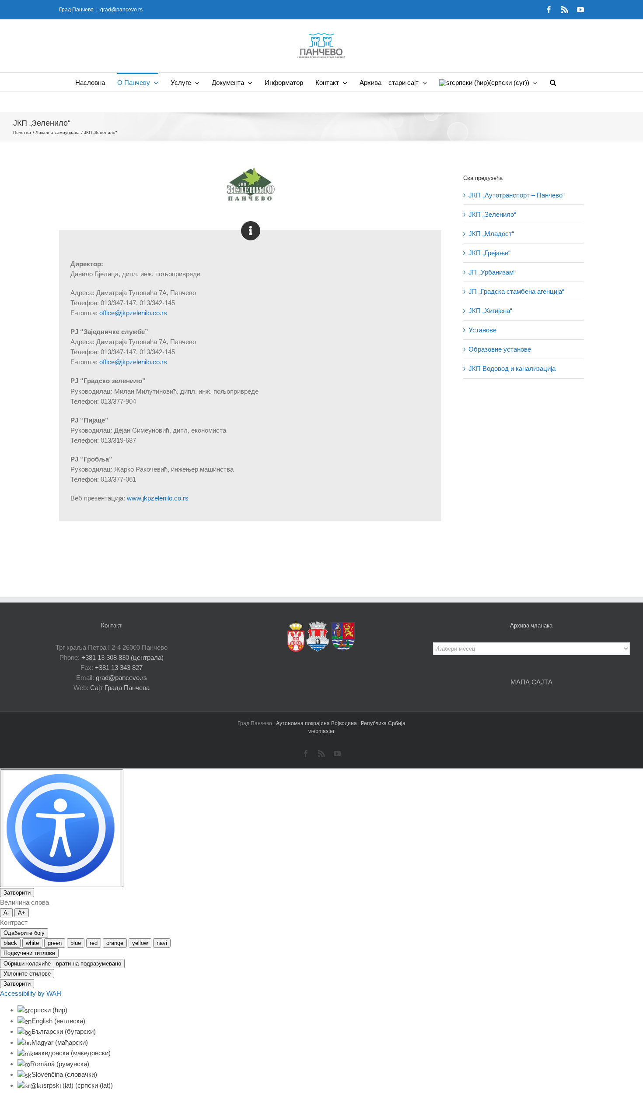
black (10, 943)
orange (114, 943)
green (55, 943)
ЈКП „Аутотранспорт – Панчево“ (516, 195)
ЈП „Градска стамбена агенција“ (516, 291)
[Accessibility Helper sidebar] (61, 828)
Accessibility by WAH (30, 993)
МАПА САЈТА (531, 682)
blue (75, 943)
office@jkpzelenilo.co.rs (133, 313)
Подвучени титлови (29, 953)
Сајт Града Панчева (120, 687)
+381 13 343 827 (119, 667)
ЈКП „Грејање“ (489, 253)
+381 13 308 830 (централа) (122, 657)
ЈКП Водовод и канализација (512, 368)
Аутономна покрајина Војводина (317, 723)
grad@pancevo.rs (121, 10)
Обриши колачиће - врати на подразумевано (62, 963)
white (32, 943)
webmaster (321, 731)
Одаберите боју (24, 933)
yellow (140, 943)
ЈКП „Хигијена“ (490, 310)
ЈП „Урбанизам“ (492, 272)
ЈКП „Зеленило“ (492, 214)
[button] (553, 82)
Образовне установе (499, 349)
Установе (482, 330)
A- (6, 912)
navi (162, 943)
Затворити (17, 892)
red (94, 943)
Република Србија (383, 723)
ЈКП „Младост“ (491, 233)
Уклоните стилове (27, 973)
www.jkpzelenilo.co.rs (158, 498)
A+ (21, 912)
